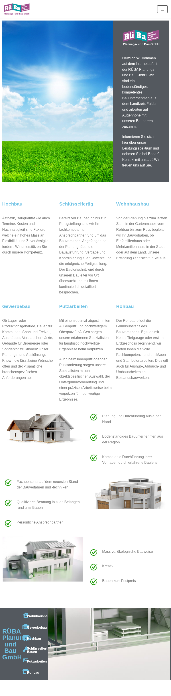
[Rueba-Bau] (16, 9)
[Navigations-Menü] (162, 9)
